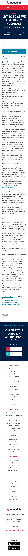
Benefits (14, 465)
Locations (14, 397)
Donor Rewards (14, 379)
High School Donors (14, 389)
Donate (9, 7)
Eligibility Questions (14, 376)
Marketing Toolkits (14, 418)
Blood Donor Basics (14, 368)
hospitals (5, 314)
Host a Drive (14, 409)
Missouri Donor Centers (14, 449)
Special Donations (14, 394)
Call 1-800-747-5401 (14, 344)
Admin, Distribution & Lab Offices (14, 446)
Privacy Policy (10, 519)
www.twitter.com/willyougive (10, 302)
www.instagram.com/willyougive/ (11, 304)
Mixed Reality (14, 402)
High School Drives (14, 420)
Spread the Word (14, 391)
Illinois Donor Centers (14, 439)
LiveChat (20, 523)
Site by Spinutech (14, 526)
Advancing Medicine (14, 499)
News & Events (14, 486)
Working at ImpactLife (14, 460)
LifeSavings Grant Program (14, 423)
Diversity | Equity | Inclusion (14, 462)
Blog (14, 489)
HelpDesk (18, 521)
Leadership (14, 494)
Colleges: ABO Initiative (14, 384)
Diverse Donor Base (14, 381)
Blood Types (14, 371)
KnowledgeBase (11, 523)
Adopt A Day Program (14, 428)
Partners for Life (14, 473)
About (14, 478)
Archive (5, 58)
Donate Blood (14, 365)
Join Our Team (14, 457)
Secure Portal (10, 521)
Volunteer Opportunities (14, 470)
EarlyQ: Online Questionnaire (14, 374)
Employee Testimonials (14, 468)
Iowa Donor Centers (14, 444)
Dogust (14, 404)
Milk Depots (14, 452)
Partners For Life (14, 431)
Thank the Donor (14, 399)
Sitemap (18, 519)
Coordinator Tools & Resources (14, 413)
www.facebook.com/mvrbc (9, 300)
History (14, 481)
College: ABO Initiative (14, 425)
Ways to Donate (14, 386)
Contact (14, 484)
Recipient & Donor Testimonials (14, 415)
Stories (14, 491)
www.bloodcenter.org (8, 187)
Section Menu (13, 51)
